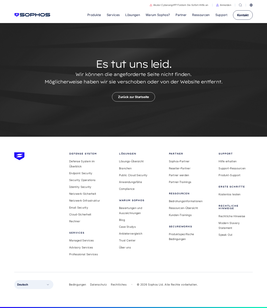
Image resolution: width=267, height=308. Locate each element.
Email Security (78, 207)
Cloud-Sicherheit (80, 214)
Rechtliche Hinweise (232, 216)
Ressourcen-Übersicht (183, 208)
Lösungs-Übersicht (131, 161)
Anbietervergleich (130, 233)
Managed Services (81, 240)
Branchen (125, 168)
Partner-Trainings (180, 182)
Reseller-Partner (179, 168)
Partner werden (179, 175)
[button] (223, 5)
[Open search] (240, 5)
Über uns (125, 247)
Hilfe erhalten (228, 161)
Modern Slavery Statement (229, 225)
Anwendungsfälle (130, 182)
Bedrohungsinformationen (185, 201)
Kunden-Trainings (180, 215)
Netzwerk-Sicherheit (82, 193)
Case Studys (127, 226)
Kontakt (243, 15)
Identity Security (80, 186)
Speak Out (226, 234)
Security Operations (82, 180)
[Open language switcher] (251, 5)
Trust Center (127, 240)
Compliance (127, 188)
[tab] (86, 153)
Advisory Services (81, 247)
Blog (122, 219)
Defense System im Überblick (82, 164)
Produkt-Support (229, 175)
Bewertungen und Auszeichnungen (130, 210)
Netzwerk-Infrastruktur (84, 200)
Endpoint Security (80, 173)
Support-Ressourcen (232, 168)
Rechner (74, 221)
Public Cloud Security (133, 175)
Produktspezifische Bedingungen (181, 236)
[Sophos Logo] (32, 15)
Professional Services (83, 254)
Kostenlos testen (229, 194)
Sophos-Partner (179, 161)
